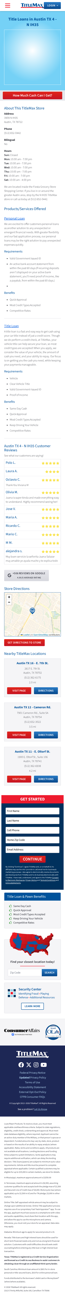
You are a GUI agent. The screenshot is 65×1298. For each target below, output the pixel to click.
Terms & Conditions (47, 880)
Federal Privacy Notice (32, 1072)
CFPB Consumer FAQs (32, 1097)
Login (51, 5)
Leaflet (26, 634)
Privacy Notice (31, 880)
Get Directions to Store (24, 643)
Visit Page (19, 691)
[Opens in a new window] (22, 1032)
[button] (32, 610)
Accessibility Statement (32, 1087)
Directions (46, 691)
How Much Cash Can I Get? (32, 95)
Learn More (34, 1007)
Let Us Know (40, 1109)
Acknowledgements (13, 883)
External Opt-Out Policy (32, 1092)
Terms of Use (32, 1082)
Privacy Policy (32, 1077)
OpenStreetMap (40, 634)
